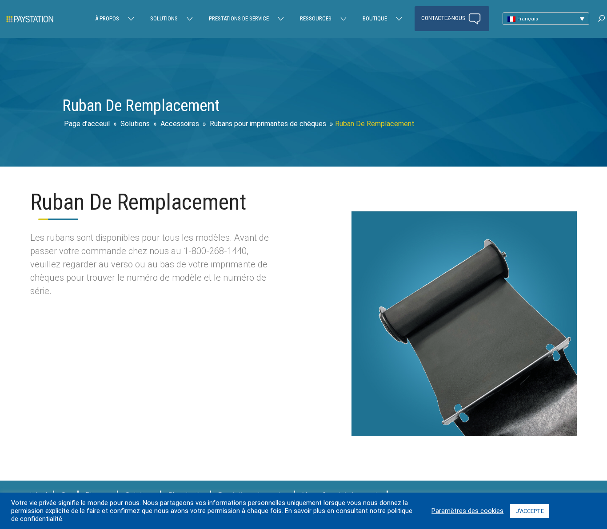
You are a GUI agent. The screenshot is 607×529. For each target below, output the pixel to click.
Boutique (375, 18)
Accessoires (179, 123)
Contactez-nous (444, 18)
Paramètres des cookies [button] (467, 511)
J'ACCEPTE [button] (529, 511)
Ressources (315, 18)
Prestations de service (239, 18)
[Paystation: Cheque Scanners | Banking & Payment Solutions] (29, 18)
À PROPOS (107, 18)
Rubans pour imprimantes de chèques (268, 123)
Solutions (164, 18)
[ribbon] (464, 436)
